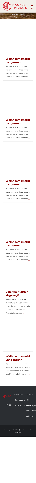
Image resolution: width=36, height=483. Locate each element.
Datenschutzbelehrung (18, 405)
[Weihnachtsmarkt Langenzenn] (18, 39)
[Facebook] (4, 405)
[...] (29, 76)
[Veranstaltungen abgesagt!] (18, 277)
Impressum (18, 400)
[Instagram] (7, 405)
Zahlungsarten (29, 416)
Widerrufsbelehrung (29, 405)
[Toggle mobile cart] (32, 8)
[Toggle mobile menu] (32, 6)
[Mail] (10, 405)
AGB (28, 400)
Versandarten (29, 411)
